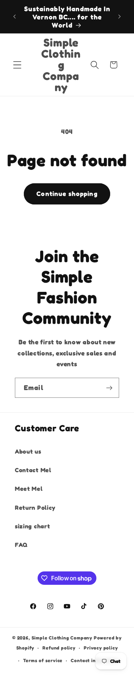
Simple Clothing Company (62, 638)
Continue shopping (67, 193)
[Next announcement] (119, 17)
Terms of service (43, 660)
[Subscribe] (109, 388)
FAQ (21, 544)
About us (28, 451)
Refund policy (58, 648)
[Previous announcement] (14, 17)
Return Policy (35, 507)
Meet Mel (29, 488)
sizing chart (32, 526)
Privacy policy (101, 648)
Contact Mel (33, 470)
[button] (17, 64)
